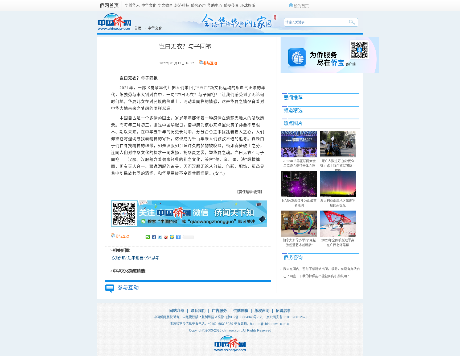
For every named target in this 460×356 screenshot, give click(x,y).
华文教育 (165, 5)
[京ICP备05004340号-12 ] (244, 317)
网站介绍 (176, 310)
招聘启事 (283, 310)
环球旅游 (247, 5)
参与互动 (210, 63)
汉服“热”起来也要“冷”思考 (135, 258)
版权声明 (261, 310)
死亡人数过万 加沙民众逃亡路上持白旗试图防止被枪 (337, 166)
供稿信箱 (240, 310)
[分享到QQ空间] (172, 237)
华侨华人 (132, 5)
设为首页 (301, 6)
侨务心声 (198, 5)
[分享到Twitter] (160, 237)
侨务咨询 (293, 257)
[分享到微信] (148, 237)
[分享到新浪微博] (166, 237)
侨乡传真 (231, 5)
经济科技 (181, 5)
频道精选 (293, 110)
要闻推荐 (293, 97)
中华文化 (148, 5)
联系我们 (198, 310)
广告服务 (219, 310)
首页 (138, 28)
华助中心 (214, 5)
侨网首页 (109, 5)
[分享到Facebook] (154, 237)
